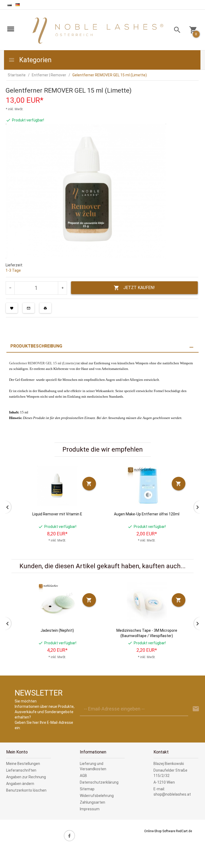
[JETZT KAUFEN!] (89, 483)
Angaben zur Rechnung (26, 777)
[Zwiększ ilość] (62, 288)
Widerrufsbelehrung (97, 795)
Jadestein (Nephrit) (57, 630)
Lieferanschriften (21, 770)
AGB (83, 775)
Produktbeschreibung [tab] (36, 346)
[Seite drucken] (45, 308)
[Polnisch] (9, 4)
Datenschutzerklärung (99, 782)
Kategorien (35, 60)
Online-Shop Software (159, 831)
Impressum (90, 809)
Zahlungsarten (92, 802)
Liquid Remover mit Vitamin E (57, 514)
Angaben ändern (20, 783)
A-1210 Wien (164, 782)
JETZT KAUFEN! (139, 287)
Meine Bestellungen (23, 763)
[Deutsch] (17, 4)
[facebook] (69, 835)
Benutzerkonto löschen (26, 790)
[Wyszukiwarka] (175, 30)
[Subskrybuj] (196, 709)
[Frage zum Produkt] (28, 308)
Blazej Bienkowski (168, 763)
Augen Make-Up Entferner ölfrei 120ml (146, 514)
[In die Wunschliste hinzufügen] (12, 308)
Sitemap (87, 789)
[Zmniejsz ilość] (10, 288)
